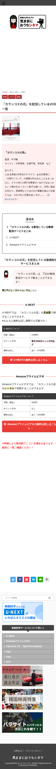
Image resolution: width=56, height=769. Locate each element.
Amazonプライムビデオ (23, 244)
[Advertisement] (28, 59)
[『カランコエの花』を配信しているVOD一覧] (33, 579)
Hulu (8, 656)
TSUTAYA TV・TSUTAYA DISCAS (24, 646)
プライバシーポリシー (34, 751)
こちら (33, 290)
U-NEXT (14, 237)
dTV (8, 661)
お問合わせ (18, 751)
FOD (8, 651)
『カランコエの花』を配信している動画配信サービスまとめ (31, 228)
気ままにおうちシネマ (28, 757)
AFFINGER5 (32, 765)
